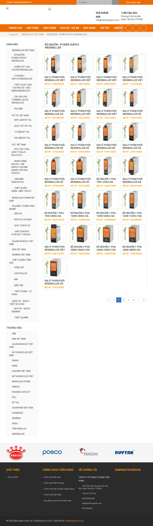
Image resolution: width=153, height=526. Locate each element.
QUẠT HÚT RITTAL (23, 126)
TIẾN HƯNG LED (19, 428)
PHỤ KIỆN (18, 109)
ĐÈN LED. (18, 213)
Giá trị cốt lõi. (13, 477)
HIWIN (14, 366)
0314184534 (87, 508)
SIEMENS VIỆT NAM (21, 254)
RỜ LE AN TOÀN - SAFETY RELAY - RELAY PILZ (21, 152)
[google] (129, 28)
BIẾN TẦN (18, 285)
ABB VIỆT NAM (19, 249)
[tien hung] (22, 452)
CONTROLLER (20, 273)
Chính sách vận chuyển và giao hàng (59, 489)
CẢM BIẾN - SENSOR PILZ (18, 180)
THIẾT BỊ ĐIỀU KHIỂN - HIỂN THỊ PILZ (21, 189)
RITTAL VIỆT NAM (20, 115)
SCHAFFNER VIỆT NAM (22, 408)
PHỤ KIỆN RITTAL (22, 138)
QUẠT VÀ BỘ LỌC (22, 225)
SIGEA (15, 423)
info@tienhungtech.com (92, 503)
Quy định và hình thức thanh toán (57, 501)
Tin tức (105, 28)
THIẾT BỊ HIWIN (21, 317)
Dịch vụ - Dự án (69, 28)
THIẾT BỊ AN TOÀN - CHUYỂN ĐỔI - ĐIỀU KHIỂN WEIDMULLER (22, 88)
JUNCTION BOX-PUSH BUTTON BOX (21, 233)
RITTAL (15, 402)
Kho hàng (89, 28)
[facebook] (121, 28)
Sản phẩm (49, 28)
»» (144, 300)
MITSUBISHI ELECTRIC (22, 376)
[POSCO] (58, 452)
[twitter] (136, 28)
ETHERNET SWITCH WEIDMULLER (22, 77)
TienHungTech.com (74, 521)
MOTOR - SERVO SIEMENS (21, 310)
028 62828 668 (88, 498)
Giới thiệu (33, 28)
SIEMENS (16, 418)
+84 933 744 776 (89, 493)
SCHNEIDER (17, 413)
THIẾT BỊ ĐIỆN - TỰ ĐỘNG (22, 293)
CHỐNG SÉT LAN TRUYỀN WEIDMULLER (22, 68)
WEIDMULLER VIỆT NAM (33, 34)
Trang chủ (15, 28)
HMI (16, 279)
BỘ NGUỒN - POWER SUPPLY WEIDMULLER (19, 58)
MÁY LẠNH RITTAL (23, 120)
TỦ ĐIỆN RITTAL (21, 132)
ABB (14, 333)
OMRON (15, 387)
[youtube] (144, 28)
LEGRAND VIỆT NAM (21, 371)
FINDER (15, 360)
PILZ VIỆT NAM (19, 144)
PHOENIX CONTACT (21, 392)
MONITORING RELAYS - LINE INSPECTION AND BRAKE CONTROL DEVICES (20, 167)
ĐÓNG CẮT (19, 267)
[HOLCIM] (95, 452)
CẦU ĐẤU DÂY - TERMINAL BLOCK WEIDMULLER (20, 100)
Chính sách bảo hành (52, 495)
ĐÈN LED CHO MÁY (23, 219)
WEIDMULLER (18, 434)
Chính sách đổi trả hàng (54, 483)
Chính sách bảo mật (52, 477)
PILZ (14, 397)
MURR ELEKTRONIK (21, 381)
